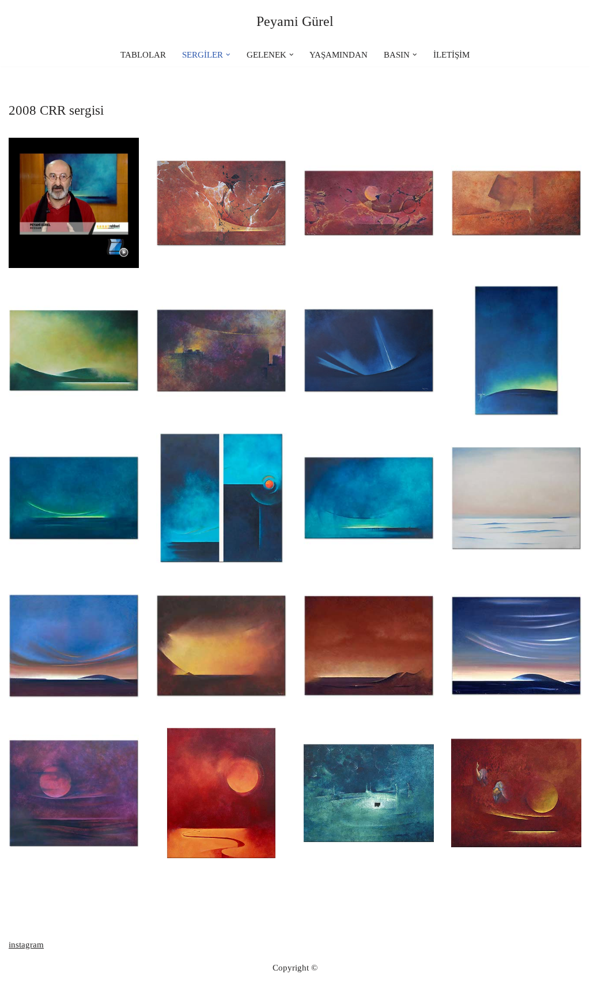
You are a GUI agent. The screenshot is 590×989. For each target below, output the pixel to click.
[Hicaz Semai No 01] (516, 498)
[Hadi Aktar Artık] (221, 350)
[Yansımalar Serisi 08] (369, 645)
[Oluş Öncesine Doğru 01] (369, 350)
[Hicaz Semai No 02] (74, 350)
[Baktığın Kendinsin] (516, 203)
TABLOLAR (143, 54)
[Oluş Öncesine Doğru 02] (369, 203)
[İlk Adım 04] (221, 645)
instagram (26, 944)
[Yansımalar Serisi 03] (221, 793)
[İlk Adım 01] (74, 793)
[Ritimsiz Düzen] (221, 498)
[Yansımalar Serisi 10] (516, 350)
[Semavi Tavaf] (369, 793)
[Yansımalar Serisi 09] (369, 498)
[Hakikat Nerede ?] (516, 793)
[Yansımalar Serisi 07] (74, 645)
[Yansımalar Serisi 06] (516, 645)
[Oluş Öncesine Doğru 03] (221, 203)
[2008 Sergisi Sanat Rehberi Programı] (74, 203)
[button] (228, 54)
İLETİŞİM (451, 54)
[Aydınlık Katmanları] (74, 498)
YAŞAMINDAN (338, 54)
